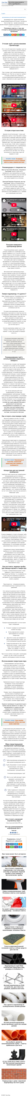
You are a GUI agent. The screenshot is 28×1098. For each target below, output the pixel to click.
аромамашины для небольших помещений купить (14, 17)
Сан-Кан (4, 2)
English (3, 13)
